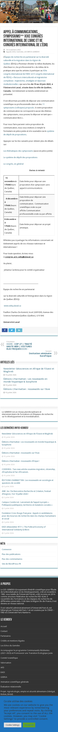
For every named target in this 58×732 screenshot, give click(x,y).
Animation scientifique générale (15, 682)
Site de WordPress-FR (11, 564)
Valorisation (6, 663)
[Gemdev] (29, 4)
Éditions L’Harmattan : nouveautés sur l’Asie (26, 389)
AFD (2, 667)
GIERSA (4, 677)
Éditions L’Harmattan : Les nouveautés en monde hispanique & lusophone (25, 380)
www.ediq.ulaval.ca (12, 306)
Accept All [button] (29, 725)
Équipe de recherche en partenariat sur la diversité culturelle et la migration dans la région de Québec (26, 60)
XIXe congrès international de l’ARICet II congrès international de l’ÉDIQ (28, 77)
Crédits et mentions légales (13, 641)
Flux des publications (11, 554)
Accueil (4, 626)
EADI (3, 672)
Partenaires (6, 636)
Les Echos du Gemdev (10, 645)
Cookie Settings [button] (12, 725)
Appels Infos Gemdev (14, 52)
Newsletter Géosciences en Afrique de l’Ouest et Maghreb (27, 434)
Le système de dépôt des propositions (20, 157)
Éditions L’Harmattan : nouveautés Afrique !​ (20, 461)
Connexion (6, 549)
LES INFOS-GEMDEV (31, 52)
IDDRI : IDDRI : (19, 345)
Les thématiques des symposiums (18, 151)
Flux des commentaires (12, 559)
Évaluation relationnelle (11, 686)
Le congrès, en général (13, 164)
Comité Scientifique (9, 658)
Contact (4, 631)
